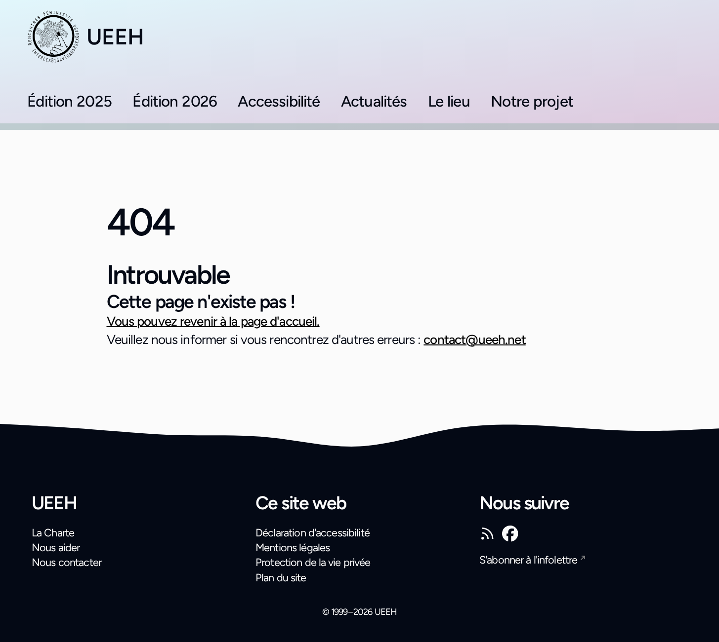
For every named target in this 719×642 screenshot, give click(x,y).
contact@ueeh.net (474, 339)
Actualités (374, 101)
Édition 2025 (69, 101)
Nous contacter (66, 562)
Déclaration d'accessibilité (312, 532)
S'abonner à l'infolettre (528, 559)
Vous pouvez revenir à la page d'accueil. (213, 321)
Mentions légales (292, 547)
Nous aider (56, 547)
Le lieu (449, 101)
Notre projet (532, 101)
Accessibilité (279, 101)
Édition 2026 (174, 101)
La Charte (53, 532)
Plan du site (280, 577)
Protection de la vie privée (312, 562)
